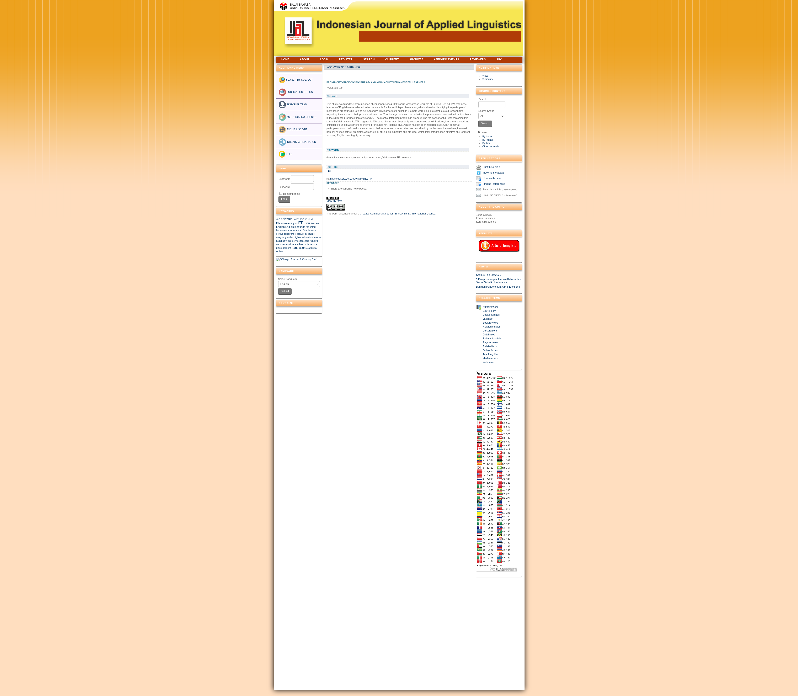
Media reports (490, 358)
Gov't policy (489, 310)
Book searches (491, 314)
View (485, 75)
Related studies (491, 326)
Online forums (491, 350)
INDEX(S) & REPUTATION (301, 141)
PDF (328, 170)
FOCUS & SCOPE (296, 129)
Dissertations (490, 330)
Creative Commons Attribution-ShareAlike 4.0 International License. (398, 213)
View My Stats (334, 201)
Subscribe (488, 79)
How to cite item (492, 178)
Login (324, 59)
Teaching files (490, 354)
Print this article (491, 167)
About (304, 59)
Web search (489, 362)
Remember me (291, 193)
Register (346, 59)
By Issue (487, 136)
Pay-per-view (490, 342)
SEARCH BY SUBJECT (299, 79)
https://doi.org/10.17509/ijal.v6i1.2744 (351, 178)
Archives (416, 59)
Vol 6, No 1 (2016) (344, 67)
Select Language (288, 279)
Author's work (490, 307)
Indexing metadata (493, 172)
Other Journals (490, 146)
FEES (288, 154)
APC (499, 59)
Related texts (490, 346)
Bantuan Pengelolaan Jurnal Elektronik (498, 286)
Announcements (446, 59)
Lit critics (488, 318)
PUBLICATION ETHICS (299, 92)
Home (285, 59)
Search (482, 99)
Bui (358, 67)
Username (284, 178)
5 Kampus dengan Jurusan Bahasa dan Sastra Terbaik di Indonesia (498, 281)
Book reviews (490, 322)
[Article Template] (499, 246)
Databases (489, 334)
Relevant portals (492, 338)
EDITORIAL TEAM (296, 104)
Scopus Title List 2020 (488, 274)
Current (392, 59)
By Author (487, 139)
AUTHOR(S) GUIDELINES (301, 117)
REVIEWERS (478, 59)
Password (284, 187)
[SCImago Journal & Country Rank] (297, 259)
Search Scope (486, 111)
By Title (486, 143)
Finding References (494, 183)
